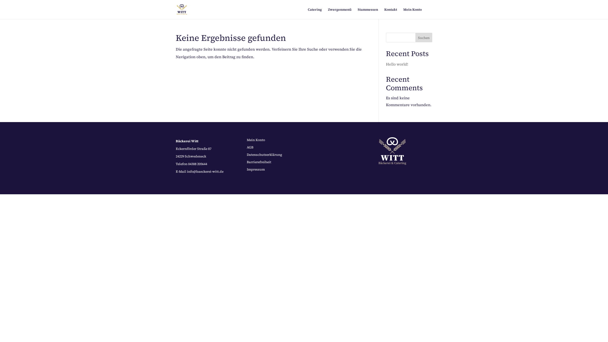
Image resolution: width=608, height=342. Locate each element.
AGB (250, 147)
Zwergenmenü (340, 10)
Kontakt (390, 10)
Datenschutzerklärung (264, 154)
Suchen (424, 37)
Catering (315, 10)
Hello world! (397, 64)
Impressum (256, 169)
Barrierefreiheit (259, 162)
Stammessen (368, 10)
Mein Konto (412, 10)
